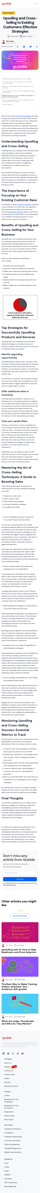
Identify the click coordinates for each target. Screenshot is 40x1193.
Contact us (8, 1071)
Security (7, 1082)
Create (7, 1095)
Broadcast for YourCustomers (11, 1107)
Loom (6, 1163)
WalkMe (7, 1175)
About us (7, 1063)
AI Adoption (8, 1133)
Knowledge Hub (10, 1186)
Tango (6, 1171)
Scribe (6, 1167)
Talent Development (12, 1144)
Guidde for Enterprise (12, 1129)
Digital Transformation (13, 1152)
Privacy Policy (9, 1074)
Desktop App (9, 1116)
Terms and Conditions (9, 885)
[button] (36, 3)
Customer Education (12, 1140)
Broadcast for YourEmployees (11, 1100)
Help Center (9, 1119)
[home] (6, 3)
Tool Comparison (10, 1182)
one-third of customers (22, 116)
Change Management (12, 1148)
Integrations (9, 1112)
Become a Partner (11, 1086)
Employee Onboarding (13, 1137)
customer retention (16, 212)
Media (6, 1078)
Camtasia (8, 1179)
